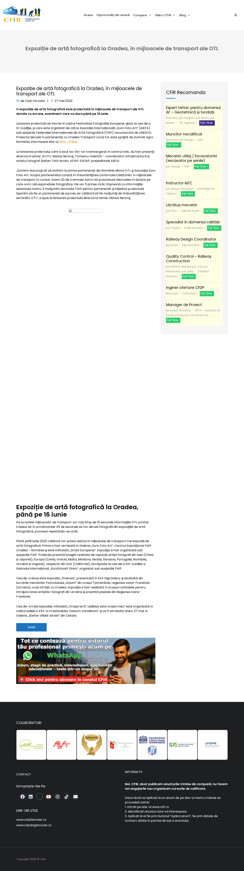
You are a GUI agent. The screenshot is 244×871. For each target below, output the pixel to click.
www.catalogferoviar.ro (33, 825)
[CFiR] (22, 15)
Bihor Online (68, 142)
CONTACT (23, 774)
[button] (142, 15)
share (31, 627)
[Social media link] (224, 858)
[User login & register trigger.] (236, 15)
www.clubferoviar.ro (31, 819)
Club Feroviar (35, 101)
